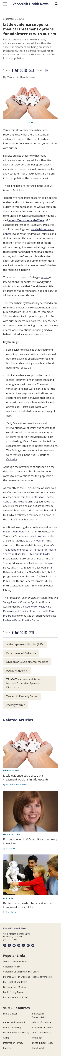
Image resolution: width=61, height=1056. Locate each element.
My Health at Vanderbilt (15, 981)
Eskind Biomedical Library (16, 1032)
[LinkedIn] (28, 945)
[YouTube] (14, 945)
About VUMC (38, 1047)
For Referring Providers (15, 992)
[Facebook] (9, 945)
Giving (6, 1037)
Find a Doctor (10, 1013)
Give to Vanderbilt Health (15, 961)
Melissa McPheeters (15, 531)
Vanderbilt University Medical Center (21, 971)
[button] (5, 3)
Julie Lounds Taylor (39, 554)
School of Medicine (41, 1022)
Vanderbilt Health (11, 966)
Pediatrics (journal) (17, 670)
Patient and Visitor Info (14, 1022)
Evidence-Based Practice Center (36, 536)
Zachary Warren (34, 540)
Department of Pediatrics (21, 653)
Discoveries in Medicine (15, 987)
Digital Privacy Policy (42, 1042)
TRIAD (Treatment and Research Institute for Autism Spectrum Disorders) (25, 683)
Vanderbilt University (42, 1027)
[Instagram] (18, 945)
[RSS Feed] (4, 945)
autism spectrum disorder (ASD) (24, 644)
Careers (7, 1047)
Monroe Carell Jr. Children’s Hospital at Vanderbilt (27, 976)
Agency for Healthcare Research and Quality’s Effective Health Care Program (29, 611)
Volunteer (37, 1037)
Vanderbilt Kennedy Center (22, 696)
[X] (23, 945)
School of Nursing (12, 1027)
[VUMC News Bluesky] (32, 945)
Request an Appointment (15, 997)
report (45, 277)
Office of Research (41, 1032)
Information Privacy (13, 1042)
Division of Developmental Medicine (27, 662)
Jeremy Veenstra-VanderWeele (26, 220)
